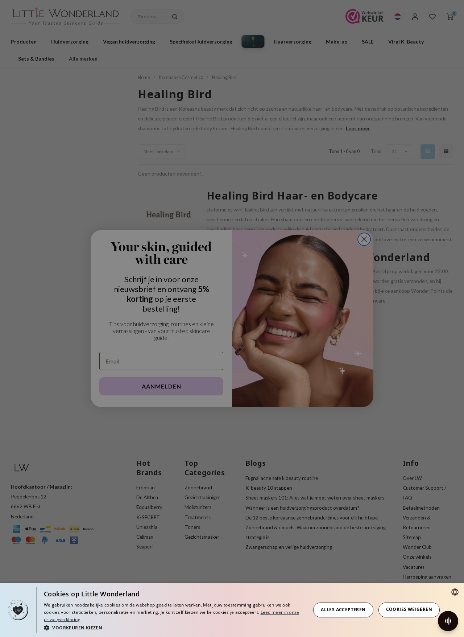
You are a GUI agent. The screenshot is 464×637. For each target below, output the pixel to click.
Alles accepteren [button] (343, 610)
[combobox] (455, 592)
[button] (173, 627)
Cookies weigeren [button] (409, 609)
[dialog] (232, 610)
